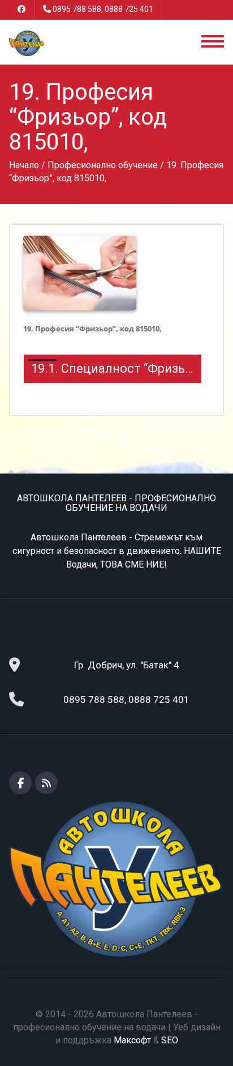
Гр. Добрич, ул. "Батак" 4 (126, 665)
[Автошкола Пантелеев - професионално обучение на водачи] (26, 42)
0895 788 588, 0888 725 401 (103, 9)
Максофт (132, 1040)
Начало (24, 165)
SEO (169, 1040)
